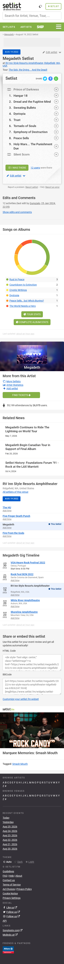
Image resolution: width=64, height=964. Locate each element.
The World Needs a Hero (22, 306)
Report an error (52, 187)
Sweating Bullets (25, 107)
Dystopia (19, 113)
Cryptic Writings (18, 290)
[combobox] (32, 16)
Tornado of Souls (25, 126)
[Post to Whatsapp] (56, 78)
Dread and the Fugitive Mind (32, 101)
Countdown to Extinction (23, 284)
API (5, 920)
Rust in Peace (16, 279)
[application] (32, 730)
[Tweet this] (45, 78)
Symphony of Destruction (30, 132)
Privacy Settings (11, 898)
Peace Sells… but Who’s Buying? (26, 300)
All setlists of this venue (15, 491)
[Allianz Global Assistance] (8, 949)
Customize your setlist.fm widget (21, 699)
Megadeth (12, 58)
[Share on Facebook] (51, 78)
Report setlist (31, 187)
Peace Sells (21, 138)
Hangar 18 (21, 95)
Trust (17, 120)
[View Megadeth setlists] (32, 353)
